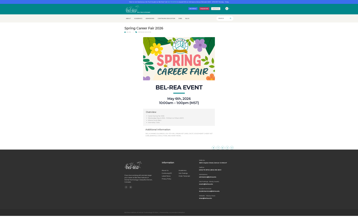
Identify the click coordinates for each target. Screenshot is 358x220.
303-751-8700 (172, 2)
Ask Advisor (192, 8)
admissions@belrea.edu (207, 177)
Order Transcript (184, 176)
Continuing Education (144, 32)
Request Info (204, 8)
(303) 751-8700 (204, 170)
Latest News (166, 176)
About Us (165, 170)
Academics (182, 170)
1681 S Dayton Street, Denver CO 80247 (213, 163)
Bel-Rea (128, 32)
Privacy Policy (166, 179)
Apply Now (215, 8)
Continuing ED (167, 173)
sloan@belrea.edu (205, 198)
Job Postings (183, 173)
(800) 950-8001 (215, 170)
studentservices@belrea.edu (209, 191)
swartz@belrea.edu (206, 184)
